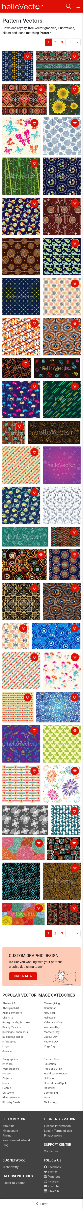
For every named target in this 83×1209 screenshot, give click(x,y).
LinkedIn (53, 1191)
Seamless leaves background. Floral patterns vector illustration (52, 427)
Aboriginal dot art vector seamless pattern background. (64, 537)
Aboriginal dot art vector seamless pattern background (62, 846)
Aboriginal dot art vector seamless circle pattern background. (20, 557)
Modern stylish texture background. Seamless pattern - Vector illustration (60, 289)
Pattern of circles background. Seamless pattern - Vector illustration (60, 128)
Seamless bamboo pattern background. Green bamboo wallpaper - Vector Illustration (17, 170)
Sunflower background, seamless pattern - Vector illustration (64, 95)
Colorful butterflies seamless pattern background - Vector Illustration (18, 128)
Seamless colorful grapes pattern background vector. (54, 364)
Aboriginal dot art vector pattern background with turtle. (13, 433)
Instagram (54, 1181)
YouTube (53, 1186)
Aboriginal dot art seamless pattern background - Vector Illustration (63, 560)
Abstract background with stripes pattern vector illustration (58, 389)
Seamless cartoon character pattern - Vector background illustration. (17, 392)
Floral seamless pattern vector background (20, 811)
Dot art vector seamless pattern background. (16, 59)
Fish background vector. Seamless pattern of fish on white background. (21, 326)
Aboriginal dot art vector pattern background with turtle (61, 206)
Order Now (23, 976)
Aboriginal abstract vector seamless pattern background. (22, 92)
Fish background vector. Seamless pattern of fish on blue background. (21, 495)
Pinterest (53, 1176)
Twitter (52, 1172)
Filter (43, 1204)
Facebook (54, 1167)
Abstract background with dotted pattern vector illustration (18, 286)
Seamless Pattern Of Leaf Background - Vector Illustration (59, 733)
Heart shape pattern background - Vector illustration (18, 455)
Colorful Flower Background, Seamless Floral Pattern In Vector (60, 774)
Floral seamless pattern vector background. (20, 909)
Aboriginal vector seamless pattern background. (16, 366)
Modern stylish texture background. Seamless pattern (60, 326)
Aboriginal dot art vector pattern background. (54, 57)
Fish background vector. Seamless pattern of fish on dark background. (61, 166)
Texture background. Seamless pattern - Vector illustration (18, 871)
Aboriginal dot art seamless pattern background (52, 629)
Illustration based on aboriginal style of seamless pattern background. (57, 700)
